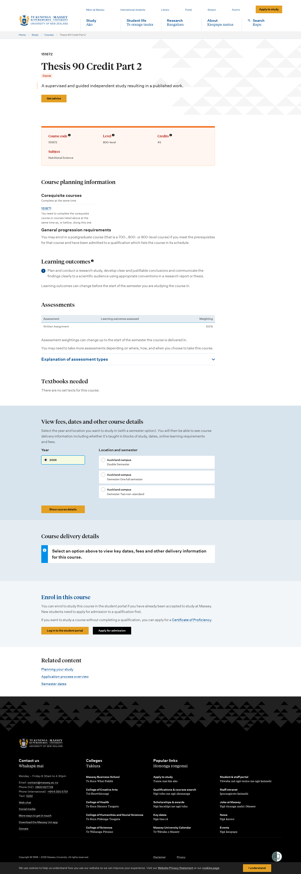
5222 (29, 796)
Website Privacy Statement (175, 868)
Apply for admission (112, 630)
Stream (212, 9)
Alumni (236, 9)
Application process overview (65, 677)
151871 (46, 208)
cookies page (210, 868)
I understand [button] (257, 868)
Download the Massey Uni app (38, 822)
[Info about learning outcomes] (92, 261)
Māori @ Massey (95, 9)
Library (165, 9)
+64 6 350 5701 (57, 791)
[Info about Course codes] (69, 135)
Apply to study (269, 9)
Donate (23, 828)
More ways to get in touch (35, 815)
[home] (47, 20)
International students (132, 9)
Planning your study (57, 669)
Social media (27, 809)
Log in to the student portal (65, 630)
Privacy (181, 857)
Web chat (25, 802)
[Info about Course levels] (113, 135)
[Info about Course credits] (170, 135)
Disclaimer (159, 857)
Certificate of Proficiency (191, 620)
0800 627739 (44, 787)
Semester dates (53, 684)
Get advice (54, 98)
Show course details (63, 509)
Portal (188, 9)
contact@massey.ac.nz (43, 782)
